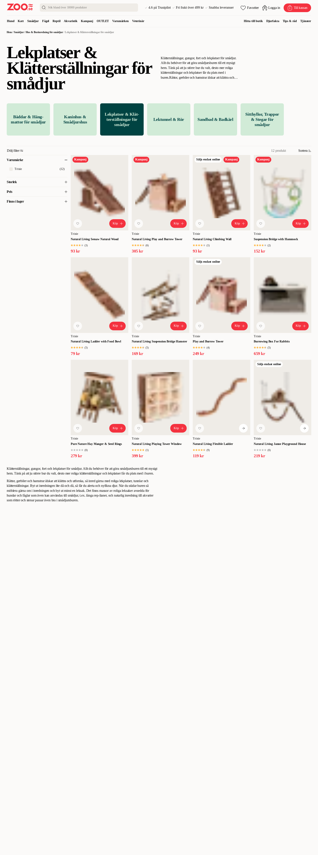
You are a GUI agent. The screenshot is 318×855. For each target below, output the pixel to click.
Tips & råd (290, 21)
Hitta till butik (253, 21)
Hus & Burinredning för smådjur (44, 32)
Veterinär (138, 21)
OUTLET (103, 21)
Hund (10, 21)
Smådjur (33, 21)
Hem (9, 32)
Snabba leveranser (221, 7)
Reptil (56, 21)
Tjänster (305, 21)
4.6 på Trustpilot (159, 7)
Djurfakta (272, 21)
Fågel (45, 21)
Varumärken (120, 21)
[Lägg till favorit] (77, 223)
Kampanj (87, 21)
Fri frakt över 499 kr (190, 7)
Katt (21, 21)
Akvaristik (70, 21)
